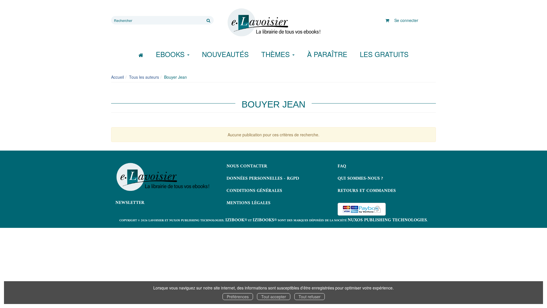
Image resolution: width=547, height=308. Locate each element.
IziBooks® (265, 220)
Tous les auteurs (144, 77)
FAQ (342, 166)
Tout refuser (310, 296)
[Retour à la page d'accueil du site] (273, 22)
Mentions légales (248, 203)
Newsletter (129, 203)
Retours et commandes (367, 191)
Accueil (117, 77)
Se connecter (406, 20)
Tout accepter (273, 296)
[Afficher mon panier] (387, 20)
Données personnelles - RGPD (262, 179)
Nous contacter (246, 166)
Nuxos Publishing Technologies (387, 220)
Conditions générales (254, 191)
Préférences (238, 296)
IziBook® (236, 220)
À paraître (327, 54)
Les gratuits (384, 54)
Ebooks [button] (171, 54)
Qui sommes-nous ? (360, 179)
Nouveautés (225, 54)
